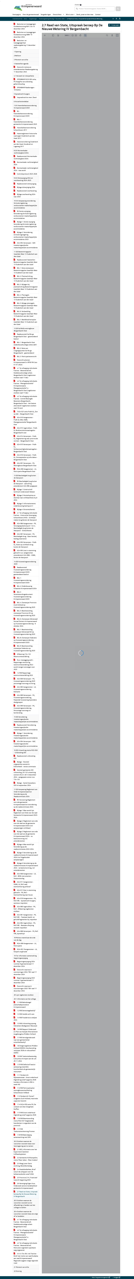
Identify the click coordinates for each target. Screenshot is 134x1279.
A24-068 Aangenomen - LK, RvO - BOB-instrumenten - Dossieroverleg (25, 876)
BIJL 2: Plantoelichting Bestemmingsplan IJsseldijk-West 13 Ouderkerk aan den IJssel (25, 279)
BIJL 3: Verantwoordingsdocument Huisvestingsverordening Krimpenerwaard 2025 (23, 595)
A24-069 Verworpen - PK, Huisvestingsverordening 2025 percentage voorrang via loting (24, 681)
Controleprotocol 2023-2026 (27, 174)
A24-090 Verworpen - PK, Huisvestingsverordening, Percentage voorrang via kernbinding (24, 709)
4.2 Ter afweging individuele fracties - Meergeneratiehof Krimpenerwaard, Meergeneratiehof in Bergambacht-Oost (25, 1235)
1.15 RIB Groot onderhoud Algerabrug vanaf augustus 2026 (25, 1114)
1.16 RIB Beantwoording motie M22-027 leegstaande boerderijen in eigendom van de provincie (25, 1122)
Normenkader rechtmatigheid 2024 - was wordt (26, 169)
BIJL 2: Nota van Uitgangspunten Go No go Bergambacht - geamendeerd (24, 351)
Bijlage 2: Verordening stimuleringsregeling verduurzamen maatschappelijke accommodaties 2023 (25, 236)
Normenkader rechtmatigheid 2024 (26, 163)
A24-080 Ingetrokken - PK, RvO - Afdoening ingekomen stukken (25, 909)
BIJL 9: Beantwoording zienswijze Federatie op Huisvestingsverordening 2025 (24, 648)
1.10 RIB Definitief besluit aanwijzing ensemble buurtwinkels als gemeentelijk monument (24, 1068)
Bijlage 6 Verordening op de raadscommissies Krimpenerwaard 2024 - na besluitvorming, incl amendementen (26, 867)
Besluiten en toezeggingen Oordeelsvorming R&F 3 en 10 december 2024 (25, 26)
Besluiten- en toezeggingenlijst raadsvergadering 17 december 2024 (24, 44)
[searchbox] (95, 8)
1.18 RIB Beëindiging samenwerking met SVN (23, 1136)
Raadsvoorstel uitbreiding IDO (24, 757)
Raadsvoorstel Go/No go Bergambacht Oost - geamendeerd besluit (26, 337)
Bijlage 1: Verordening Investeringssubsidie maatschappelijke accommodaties (26, 736)
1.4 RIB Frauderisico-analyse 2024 (25, 1019)
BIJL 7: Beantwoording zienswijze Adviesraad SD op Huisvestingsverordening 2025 (24, 632)
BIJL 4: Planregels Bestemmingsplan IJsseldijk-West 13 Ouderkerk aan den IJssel (25, 297)
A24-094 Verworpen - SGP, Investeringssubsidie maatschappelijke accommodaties (26, 245)
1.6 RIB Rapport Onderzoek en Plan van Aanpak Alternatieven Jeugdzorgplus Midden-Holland (26, 1032)
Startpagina (17, 14)
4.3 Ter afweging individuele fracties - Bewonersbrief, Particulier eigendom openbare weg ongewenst (25, 1246)
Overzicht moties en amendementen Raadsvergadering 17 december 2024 (26, 69)
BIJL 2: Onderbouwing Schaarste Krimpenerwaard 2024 (25, 587)
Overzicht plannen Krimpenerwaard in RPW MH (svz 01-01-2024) (25, 362)
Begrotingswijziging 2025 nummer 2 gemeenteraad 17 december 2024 (24, 980)
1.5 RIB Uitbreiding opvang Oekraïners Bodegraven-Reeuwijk (25, 1025)
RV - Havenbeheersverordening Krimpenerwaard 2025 (23, 114)
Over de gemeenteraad (31, 14)
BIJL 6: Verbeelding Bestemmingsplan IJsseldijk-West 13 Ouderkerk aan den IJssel (25, 314)
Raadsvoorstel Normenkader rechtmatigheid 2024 (25, 158)
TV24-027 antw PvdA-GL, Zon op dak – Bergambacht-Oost (26, 413)
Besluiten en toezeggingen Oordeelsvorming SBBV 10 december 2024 (25, 35)
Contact (98, 14)
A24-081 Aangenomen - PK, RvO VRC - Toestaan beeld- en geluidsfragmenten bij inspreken (25, 917)
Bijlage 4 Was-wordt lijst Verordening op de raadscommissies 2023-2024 (24, 847)
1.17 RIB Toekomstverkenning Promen (24, 1130)
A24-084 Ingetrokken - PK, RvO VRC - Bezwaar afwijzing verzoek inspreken (25, 925)
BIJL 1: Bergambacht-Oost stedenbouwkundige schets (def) (25, 344)
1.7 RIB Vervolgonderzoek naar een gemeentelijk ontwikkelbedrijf (24, 1040)
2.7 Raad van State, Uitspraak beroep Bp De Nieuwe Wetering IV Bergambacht (25, 1194)
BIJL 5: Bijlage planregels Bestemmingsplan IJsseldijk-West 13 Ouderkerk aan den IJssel (25, 306)
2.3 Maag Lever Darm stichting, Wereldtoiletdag (23, 1165)
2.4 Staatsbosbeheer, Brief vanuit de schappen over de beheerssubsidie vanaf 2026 (25, 1172)
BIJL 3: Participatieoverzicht (26, 356)
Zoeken (77, 5)
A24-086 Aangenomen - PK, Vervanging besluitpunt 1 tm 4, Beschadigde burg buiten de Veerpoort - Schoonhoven (25, 527)
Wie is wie (69, 14)
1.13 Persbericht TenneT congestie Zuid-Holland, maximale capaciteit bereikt (26, 1099)
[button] (118, 8)
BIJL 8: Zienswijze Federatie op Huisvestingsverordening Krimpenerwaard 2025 (25, 640)
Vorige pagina (115, 25)
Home (25, 18)
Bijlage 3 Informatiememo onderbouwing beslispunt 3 (25, 505)
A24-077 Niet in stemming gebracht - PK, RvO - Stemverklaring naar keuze (25, 893)
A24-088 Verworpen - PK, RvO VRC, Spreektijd (26, 932)
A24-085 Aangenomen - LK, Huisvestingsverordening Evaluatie (25, 689)
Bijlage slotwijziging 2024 (26, 187)
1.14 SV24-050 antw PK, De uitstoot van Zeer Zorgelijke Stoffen (25, 1107)
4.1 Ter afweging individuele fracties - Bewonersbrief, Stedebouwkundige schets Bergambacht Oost (25, 1223)
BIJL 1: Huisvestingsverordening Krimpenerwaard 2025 (22, 580)
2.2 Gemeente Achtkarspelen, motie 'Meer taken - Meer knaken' (26, 1159)
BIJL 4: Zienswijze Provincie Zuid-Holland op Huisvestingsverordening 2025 (25, 605)
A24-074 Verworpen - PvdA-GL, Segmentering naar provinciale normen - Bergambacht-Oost (26, 439)
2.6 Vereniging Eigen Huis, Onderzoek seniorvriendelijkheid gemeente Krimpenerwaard (25, 1186)
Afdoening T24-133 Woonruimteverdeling (22, 655)
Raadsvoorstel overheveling (26, 191)
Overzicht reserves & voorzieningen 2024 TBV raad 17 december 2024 (25, 972)
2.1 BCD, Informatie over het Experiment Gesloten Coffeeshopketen (25, 1152)
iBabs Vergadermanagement (100, 1277)
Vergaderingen (46, 14)
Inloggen (116, 1277)
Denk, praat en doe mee (84, 14)
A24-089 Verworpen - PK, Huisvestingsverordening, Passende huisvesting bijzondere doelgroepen (25, 699)
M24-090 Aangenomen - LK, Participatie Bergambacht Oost (25, 470)
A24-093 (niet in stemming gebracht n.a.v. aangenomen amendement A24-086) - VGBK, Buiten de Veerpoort (25, 554)
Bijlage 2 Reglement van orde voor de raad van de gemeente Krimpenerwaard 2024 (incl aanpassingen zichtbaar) (26, 824)
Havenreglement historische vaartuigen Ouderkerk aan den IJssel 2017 (25, 136)
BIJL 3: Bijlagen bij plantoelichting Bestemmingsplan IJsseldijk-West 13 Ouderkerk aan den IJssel (26, 288)
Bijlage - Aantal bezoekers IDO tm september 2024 (25, 784)
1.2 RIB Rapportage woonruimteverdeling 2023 (23, 674)
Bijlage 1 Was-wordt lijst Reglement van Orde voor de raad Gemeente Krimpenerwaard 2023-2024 (26, 814)
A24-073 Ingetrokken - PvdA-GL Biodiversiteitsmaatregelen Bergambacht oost (26, 430)
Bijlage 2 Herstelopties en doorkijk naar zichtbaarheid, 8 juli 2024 (25, 498)
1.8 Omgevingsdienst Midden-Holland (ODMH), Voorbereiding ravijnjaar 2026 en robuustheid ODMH (26, 1049)
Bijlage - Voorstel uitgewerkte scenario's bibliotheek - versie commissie (25, 764)
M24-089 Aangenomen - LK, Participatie (25, 945)
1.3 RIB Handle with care (25, 1014)
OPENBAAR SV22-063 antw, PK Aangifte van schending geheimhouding (25, 82)
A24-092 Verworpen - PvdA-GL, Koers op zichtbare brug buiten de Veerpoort (25, 545)
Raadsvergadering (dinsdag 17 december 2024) (52, 18)
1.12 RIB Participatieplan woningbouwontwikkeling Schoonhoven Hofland (24, 1090)
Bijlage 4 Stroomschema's (26, 509)
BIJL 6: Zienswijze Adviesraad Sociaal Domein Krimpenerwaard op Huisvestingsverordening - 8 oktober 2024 (25, 622)
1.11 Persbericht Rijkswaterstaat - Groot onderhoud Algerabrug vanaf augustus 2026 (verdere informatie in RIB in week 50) (26, 1079)
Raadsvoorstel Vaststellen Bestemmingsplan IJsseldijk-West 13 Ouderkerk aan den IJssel (25, 262)
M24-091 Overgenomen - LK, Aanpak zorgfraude (25, 951)
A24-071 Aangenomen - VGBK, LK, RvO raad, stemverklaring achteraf (24, 884)
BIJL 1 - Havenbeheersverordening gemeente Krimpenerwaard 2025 (25, 122)
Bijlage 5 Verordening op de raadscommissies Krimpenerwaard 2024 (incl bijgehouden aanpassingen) (26, 856)
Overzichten (57, 14)
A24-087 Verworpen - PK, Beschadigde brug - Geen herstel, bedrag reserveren (25, 536)
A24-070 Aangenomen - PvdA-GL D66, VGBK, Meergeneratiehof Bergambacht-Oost (25, 421)
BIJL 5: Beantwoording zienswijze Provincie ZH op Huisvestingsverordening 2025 (24, 613)
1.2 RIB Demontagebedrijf (26, 1011)
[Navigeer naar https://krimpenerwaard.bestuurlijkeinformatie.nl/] (28, 7)
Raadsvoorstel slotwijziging (26, 184)
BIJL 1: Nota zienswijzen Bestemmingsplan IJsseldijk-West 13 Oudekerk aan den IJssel (25, 270)
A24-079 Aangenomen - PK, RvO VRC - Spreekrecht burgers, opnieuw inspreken (25, 901)
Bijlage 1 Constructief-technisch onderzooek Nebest (24, 491)
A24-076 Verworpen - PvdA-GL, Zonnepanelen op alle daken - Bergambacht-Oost (25, 457)
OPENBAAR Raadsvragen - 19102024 (24, 89)
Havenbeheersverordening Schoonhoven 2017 (25, 129)
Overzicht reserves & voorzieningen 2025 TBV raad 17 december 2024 (25, 989)
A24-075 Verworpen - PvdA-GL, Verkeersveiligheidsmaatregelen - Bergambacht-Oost (26, 448)
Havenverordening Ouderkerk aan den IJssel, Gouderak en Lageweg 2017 (26, 144)
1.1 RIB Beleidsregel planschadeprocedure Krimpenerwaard (22, 1005)
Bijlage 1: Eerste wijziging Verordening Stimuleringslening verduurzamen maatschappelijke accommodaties (25, 225)
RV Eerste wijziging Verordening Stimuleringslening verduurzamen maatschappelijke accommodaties (25, 215)
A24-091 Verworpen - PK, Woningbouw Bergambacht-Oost (25, 464)
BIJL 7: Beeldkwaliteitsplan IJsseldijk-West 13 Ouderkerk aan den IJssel (25, 322)
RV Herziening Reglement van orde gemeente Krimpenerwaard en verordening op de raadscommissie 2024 (25, 803)
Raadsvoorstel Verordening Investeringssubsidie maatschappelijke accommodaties (26, 727)
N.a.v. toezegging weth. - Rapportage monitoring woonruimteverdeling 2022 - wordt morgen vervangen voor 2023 (24, 664)
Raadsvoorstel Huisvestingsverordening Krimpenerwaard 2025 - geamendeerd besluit (22, 571)
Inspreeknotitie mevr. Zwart (27, 97)
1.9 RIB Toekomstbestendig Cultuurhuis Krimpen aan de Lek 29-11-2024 (25, 1059)
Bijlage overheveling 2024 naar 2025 (24, 196)
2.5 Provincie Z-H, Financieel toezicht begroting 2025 (25, 1179)
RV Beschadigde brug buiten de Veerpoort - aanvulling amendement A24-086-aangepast (25, 484)
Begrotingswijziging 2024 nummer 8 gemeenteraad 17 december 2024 (24, 964)
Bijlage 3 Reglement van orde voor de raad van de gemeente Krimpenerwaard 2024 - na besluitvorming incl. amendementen (26, 836)
